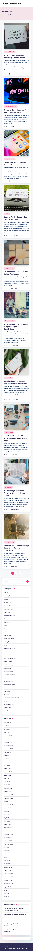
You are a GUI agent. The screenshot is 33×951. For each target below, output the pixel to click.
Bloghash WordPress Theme (19, 948)
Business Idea (7, 602)
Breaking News (9, 268)
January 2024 (8, 791)
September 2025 (8, 749)
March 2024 (7, 785)
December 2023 (8, 795)
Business (6, 599)
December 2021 (8, 873)
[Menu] (30, 3)
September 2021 (8, 883)
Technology (7, 694)
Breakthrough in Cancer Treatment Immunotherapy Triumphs (15, 493)
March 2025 (7, 768)
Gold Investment (8, 632)
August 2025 (7, 752)
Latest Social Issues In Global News (15, 920)
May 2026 (7, 732)
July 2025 (6, 755)
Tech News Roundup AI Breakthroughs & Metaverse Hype (15, 438)
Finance (6, 619)
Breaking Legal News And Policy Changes (14, 924)
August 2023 (7, 808)
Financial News (8, 622)
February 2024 (8, 788)
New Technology (8, 665)
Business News (8, 605)
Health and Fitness (9, 638)
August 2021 (7, 887)
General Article (10, 52)
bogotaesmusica (12, 3)
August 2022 (7, 847)
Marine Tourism (10, 320)
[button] (20, 573)
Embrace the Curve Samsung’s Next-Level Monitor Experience (16, 547)
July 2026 (6, 726)
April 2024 (7, 781)
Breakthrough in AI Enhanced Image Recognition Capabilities (16, 326)
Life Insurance (9, 542)
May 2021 (6, 896)
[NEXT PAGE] (20, 573)
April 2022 (7, 860)
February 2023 (8, 827)
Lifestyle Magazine (9, 658)
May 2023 (7, 818)
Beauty (6, 592)
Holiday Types (8, 642)
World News (7, 711)
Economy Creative (9, 609)
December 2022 (8, 834)
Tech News (7, 691)
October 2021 (8, 880)
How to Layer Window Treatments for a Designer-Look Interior (16, 909)
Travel (5, 701)
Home (5, 645)
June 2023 (7, 814)
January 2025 (8, 775)
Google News (9, 432)
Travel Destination (11, 106)
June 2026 (7, 729)
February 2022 (8, 867)
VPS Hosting (7, 707)
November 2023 (8, 798)
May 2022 (7, 857)
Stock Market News (9, 684)
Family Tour (8, 487)
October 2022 (8, 841)
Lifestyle (6, 655)
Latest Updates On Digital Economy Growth (15, 915)
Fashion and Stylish (9, 615)
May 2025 (7, 762)
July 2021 (6, 890)
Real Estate (7, 678)
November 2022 (8, 837)
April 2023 (7, 821)
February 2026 (8, 736)
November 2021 (8, 877)
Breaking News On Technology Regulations (13, 930)
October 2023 (8, 801)
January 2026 (8, 739)
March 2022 (7, 864)
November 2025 (8, 745)
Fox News (6, 625)
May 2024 (7, 778)
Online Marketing (8, 671)
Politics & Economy (9, 674)
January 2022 (8, 870)
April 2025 (7, 765)
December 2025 (8, 742)
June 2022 (7, 854)
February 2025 (8, 772)
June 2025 (7, 758)
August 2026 (7, 722)
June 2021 (6, 893)
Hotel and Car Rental (9, 648)
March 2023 (7, 824)
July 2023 (6, 811)
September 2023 (8, 805)
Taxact (7, 213)
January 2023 (8, 831)
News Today (8, 377)
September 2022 (8, 844)
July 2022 (6, 850)
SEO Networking (8, 681)
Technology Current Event (11, 697)
